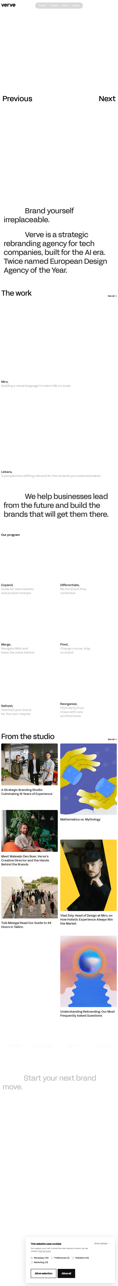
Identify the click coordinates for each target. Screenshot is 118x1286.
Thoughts (54, 5)
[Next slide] (107, 98)
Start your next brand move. (49, 1082)
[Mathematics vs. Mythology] (88, 779)
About (65, 5)
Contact (76, 5)
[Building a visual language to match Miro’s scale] (59, 338)
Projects (42, 5)
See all (111, 296)
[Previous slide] (17, 98)
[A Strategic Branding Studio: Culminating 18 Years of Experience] (29, 764)
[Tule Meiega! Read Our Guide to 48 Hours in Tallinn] (29, 897)
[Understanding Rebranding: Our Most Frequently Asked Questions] (88, 971)
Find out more (44, 1251)
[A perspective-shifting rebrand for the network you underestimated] (59, 428)
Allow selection (43, 1273)
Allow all (66, 1273)
